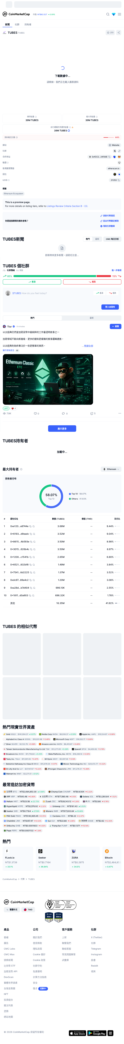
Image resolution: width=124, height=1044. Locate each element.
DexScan (8, 977)
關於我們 (37, 937)
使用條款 (37, 943)
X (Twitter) (96, 937)
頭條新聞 (8, 960)
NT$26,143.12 (62, 801)
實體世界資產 (10, 982)
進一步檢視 (116, 270)
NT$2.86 (97, 801)
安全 (35, 982)
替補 (6, 937)
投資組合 (8, 999)
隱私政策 (37, 948)
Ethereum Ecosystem (13, 193)
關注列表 (8, 1005)
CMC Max (9, 954)
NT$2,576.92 (26, 806)
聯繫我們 (66, 943)
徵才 (35, 988)
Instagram (96, 954)
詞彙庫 (65, 960)
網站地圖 (8, 1016)
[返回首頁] (16, 14)
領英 (93, 971)
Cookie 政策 (39, 960)
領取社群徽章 (109, 226)
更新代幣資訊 (109, 216)
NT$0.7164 (22, 811)
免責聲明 (37, 971)
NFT (6, 994)
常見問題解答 (69, 954)
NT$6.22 (68, 816)
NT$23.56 (22, 801)
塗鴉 (6, 1011)
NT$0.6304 (72, 791)
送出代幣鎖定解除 (111, 221)
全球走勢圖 (9, 988)
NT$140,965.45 (26, 816)
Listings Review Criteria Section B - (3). (67, 205)
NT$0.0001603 (26, 825)
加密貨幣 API (10, 971)
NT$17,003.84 (64, 811)
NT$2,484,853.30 (25, 791)
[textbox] (52, 297)
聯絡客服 (66, 948)
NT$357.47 (23, 820)
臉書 (93, 960)
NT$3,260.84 (100, 796)
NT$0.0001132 (23, 830)
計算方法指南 (39, 977)
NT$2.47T (49, 14)
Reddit (94, 965)
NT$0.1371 (70, 825)
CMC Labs (9, 948)
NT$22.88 (61, 820)
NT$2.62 (96, 820)
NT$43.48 (21, 796)
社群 (93, 943)
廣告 (6, 943)
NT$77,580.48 (59, 796)
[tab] (88, 239)
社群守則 (37, 965)
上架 (64, 937)
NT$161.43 (69, 806)
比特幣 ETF (9, 965)
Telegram (96, 948)
